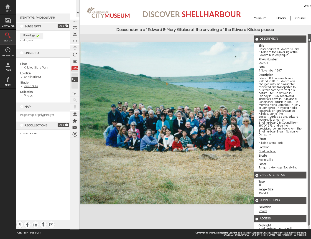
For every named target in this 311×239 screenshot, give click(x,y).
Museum (260, 18)
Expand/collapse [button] (309, 38)
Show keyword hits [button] (74, 100)
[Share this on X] (19, 222)
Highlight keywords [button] (74, 107)
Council (300, 18)
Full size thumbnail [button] (74, 27)
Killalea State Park (36, 67)
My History (8, 56)
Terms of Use (35, 233)
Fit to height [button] (74, 47)
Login (8, 70)
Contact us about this (74, 127)
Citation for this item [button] (74, 134)
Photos (28, 95)
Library (281, 18)
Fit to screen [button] (74, 34)
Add (61, 25)
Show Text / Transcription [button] (74, 93)
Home (8, 11)
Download (74, 113)
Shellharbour (32, 77)
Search (8, 41)
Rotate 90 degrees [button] (74, 54)
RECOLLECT (228, 235)
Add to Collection (74, 120)
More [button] (8, 85)
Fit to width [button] (74, 41)
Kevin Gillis (31, 86)
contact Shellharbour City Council (258, 233)
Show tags (29, 35)
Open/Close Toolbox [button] (77, 8)
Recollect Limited (267, 235)
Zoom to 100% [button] (74, 61)
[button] (74, 79)
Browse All (8, 26)
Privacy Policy (22, 233)
